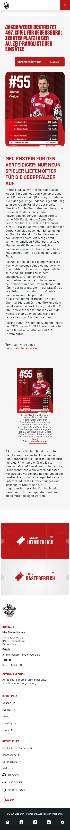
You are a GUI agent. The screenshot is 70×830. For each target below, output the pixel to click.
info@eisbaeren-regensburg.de (21, 654)
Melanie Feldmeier (25, 348)
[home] (6, 4)
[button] (65, 5)
